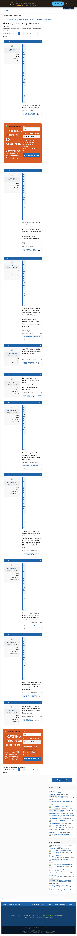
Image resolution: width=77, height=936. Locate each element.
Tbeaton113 (52, 794)
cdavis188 (60, 798)
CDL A (26, 148)
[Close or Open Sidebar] (69, 19)
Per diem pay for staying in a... (63, 834)
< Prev (12, 33)
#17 (40, 474)
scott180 (12, 382)
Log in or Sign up (68, 8)
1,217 (17, 387)
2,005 (17, 54)
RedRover (25, 719)
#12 (40, 170)
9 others (34, 467)
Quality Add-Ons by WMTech (38, 931)
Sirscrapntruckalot (27, 336)
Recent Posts (17, 15)
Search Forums (8, 15)
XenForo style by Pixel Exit (38, 930)
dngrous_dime (33, 395)
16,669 (17, 715)
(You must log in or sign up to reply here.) (14, 767)
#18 (40, 560)
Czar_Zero (11, 266)
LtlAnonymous (26, 113)
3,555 (17, 358)
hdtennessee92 (53, 873)
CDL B (35, 148)
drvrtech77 (60, 876)
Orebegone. (16, 277)
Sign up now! (62, 780)
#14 (40, 345)
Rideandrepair (26, 114)
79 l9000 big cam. (59, 856)
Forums (6, 10)
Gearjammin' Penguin (32, 362)
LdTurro (58, 827)
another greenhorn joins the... (65, 801)
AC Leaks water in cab (65, 880)
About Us (13, 915)
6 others (34, 114)
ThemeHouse (49, 932)
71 (36, 33)
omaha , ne (16, 721)
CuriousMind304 (53, 813)
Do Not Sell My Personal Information (38, 917)
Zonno (57, 836)
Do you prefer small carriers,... (62, 806)
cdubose (58, 852)
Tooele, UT (16, 393)
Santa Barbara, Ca (14, 421)
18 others (27, 396)
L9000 (56, 857)
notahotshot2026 (53, 832)
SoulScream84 (12, 353)
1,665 (17, 271)
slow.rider (12, 49)
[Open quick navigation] (71, 19)
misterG (25, 362)
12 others (27, 554)
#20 (40, 702)
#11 (40, 41)
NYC (18, 60)
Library (35, 915)
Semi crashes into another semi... (66, 875)
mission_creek (63, 881)
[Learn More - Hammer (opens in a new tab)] (38, 3)
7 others (34, 250)
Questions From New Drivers (18, 28)
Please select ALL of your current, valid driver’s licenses (29, 143)
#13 (40, 258)
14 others (36, 720)
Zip (24, 126)
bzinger (12, 710)
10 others (34, 363)
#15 (40, 374)
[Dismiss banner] (66, 4)
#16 (40, 402)
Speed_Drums (34, 113)
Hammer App (60, 915)
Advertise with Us (47, 915)
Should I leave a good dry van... (64, 850)
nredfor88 (25, 249)
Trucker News (24, 915)
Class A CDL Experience (31, 133)
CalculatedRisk (53, 818)
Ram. (55, 808)
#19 (40, 634)
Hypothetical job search (63, 796)
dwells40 (25, 696)
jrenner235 (60, 803)
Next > (5, 36)
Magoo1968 (26, 395)
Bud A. (29, 719)
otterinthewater (36, 28)
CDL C (26, 151)
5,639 (17, 415)
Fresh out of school (61, 825)
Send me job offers (31, 155)
